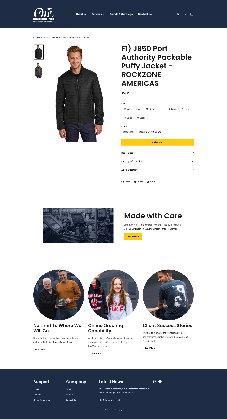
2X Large (186, 109)
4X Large (141, 117)
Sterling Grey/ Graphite (150, 131)
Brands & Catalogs (121, 14)
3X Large (127, 117)
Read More (40, 349)
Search (36, 389)
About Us (81, 14)
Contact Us (145, 14)
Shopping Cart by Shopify (113, 410)
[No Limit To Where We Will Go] (58, 295)
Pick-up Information (131, 161)
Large (161, 109)
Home (35, 37)
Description (127, 153)
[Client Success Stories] (168, 295)
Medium (150, 109)
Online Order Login (41, 400)
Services (97, 14)
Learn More (133, 236)
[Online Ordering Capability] (113, 295)
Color (124, 126)
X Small (127, 109)
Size (123, 104)
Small (138, 109)
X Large (173, 109)
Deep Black (128, 131)
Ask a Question (129, 170)
